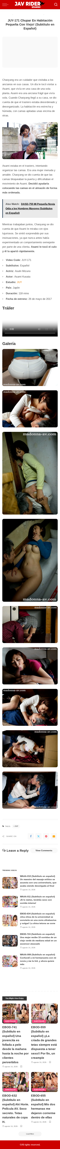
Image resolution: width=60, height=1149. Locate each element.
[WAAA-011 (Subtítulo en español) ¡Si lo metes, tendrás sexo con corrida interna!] (10, 901)
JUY (19, 282)
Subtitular (10, 1021)
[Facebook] (31, 836)
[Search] (56, 4)
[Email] (54, 836)
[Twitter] (38, 836)
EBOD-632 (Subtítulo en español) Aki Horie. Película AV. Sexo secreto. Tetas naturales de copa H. (15, 1108)
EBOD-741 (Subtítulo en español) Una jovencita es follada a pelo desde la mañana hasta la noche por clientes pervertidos (15, 1045)
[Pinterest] (46, 836)
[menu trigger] (6, 4)
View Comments (44, 850)
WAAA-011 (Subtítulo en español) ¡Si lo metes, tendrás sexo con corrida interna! (37, 899)
